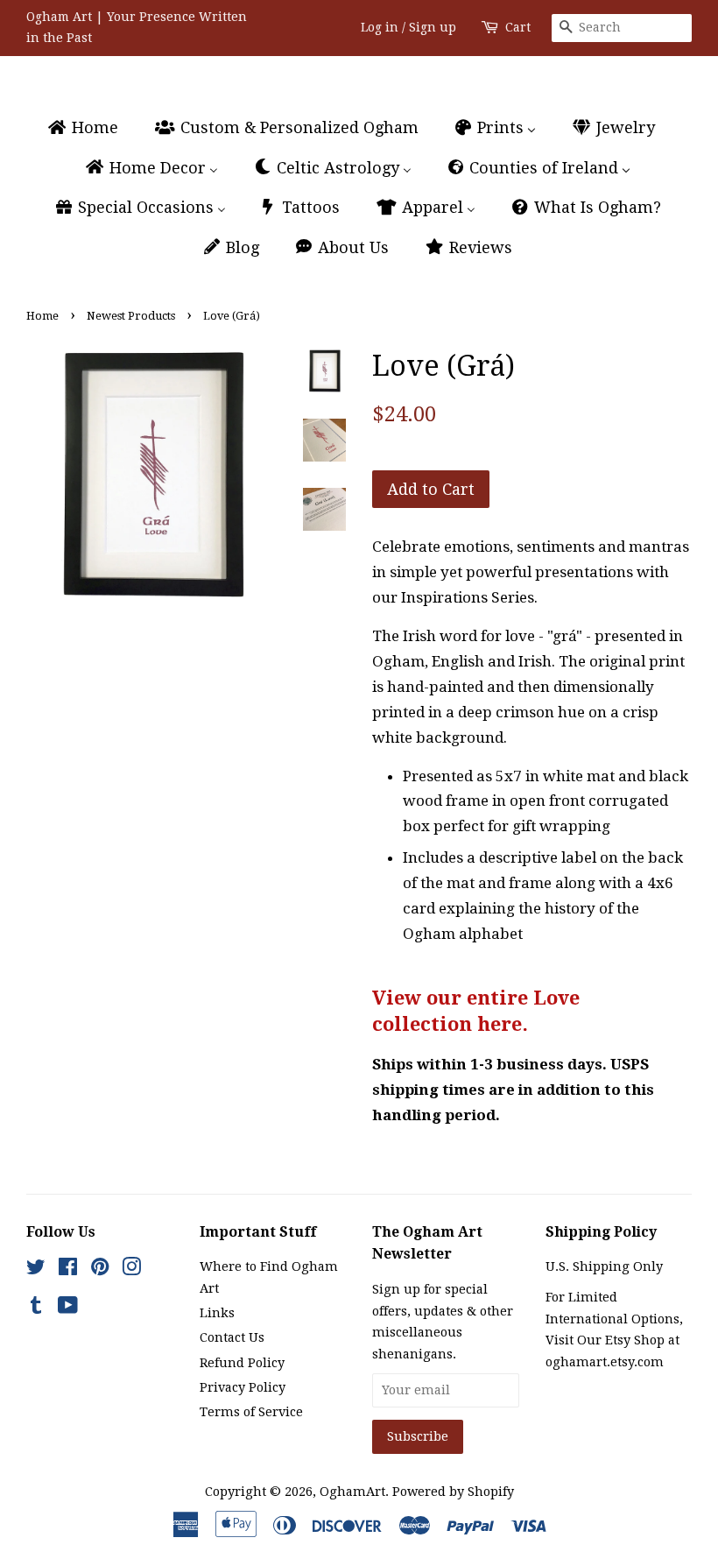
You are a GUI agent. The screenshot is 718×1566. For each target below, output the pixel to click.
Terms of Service (251, 1412)
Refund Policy (242, 1363)
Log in (379, 27)
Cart (518, 27)
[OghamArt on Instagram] (131, 1270)
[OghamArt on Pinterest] (99, 1270)
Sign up (432, 27)
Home (42, 315)
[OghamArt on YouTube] (68, 1308)
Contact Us (232, 1337)
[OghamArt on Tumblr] (36, 1308)
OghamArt (352, 1492)
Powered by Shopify (453, 1492)
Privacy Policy (242, 1387)
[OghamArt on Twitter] (36, 1270)
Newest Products (131, 315)
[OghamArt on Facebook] (68, 1270)
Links (217, 1313)
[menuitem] (90, 128)
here (499, 1024)
